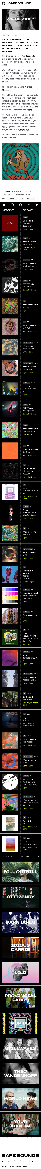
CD (28, 247)
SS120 (21, 198)
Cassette (26, 290)
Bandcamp (7, 194)
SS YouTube (29, 191)
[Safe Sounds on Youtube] (4, 205)
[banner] (20, 3)
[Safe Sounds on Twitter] (37, 205)
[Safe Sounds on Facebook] (20, 205)
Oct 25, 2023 (13, 35)
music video (30, 198)
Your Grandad (12, 198)
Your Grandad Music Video (13, 191)
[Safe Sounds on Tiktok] (29, 205)
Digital (25, 229)
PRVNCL (25, 581)
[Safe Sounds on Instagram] (12, 205)
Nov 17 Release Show (22, 194)
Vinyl (24, 247)
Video (5, 35)
